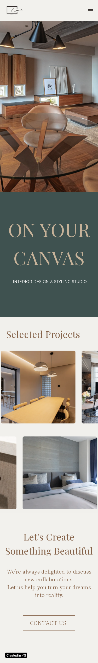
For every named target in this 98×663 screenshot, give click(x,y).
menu (91, 11)
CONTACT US (49, 623)
